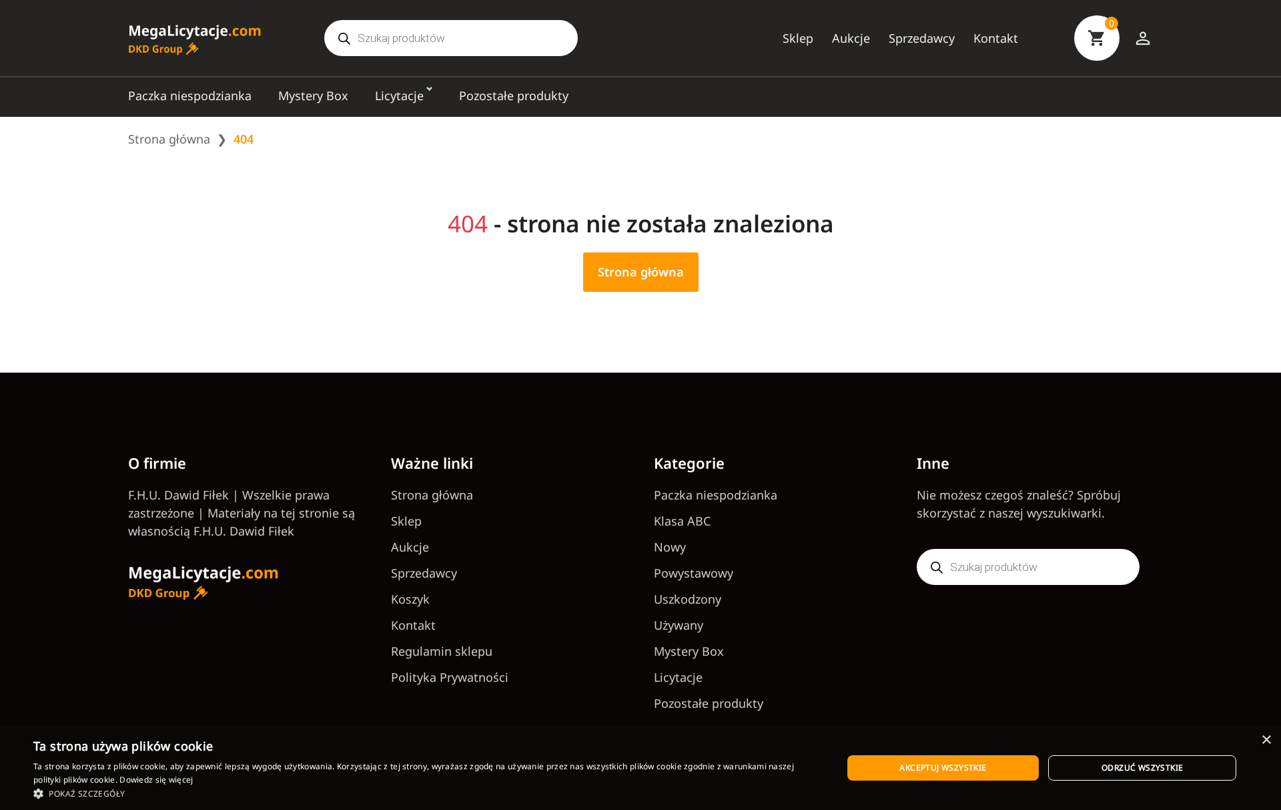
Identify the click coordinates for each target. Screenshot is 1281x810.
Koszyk (410, 599)
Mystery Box (313, 95)
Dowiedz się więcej (156, 779)
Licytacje (399, 95)
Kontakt (995, 38)
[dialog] (640, 768)
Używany (678, 625)
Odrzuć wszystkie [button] (1142, 767)
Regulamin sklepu (441, 651)
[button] (426, 793)
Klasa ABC (682, 521)
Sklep (798, 38)
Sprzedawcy (922, 38)
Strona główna (169, 139)
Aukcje (851, 38)
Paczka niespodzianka (190, 95)
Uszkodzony (687, 599)
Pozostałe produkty (513, 95)
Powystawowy (693, 573)
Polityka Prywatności (449, 677)
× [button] (1266, 740)
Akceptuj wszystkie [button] (942, 767)
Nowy (670, 547)
